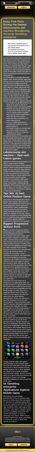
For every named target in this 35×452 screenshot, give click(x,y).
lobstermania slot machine (22, 76)
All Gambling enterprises (16, 49)
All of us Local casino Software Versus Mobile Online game (18, 52)
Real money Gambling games (17, 44)
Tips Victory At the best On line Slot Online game (18, 47)
